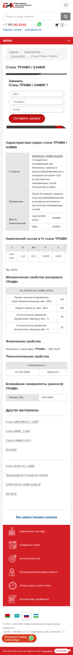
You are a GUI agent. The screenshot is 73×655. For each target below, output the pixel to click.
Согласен (61, 651)
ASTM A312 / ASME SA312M (47, 156)
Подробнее (47, 651)
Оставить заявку (26, 118)
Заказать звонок (12, 29)
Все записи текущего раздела (36, 516)
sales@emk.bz (33, 29)
